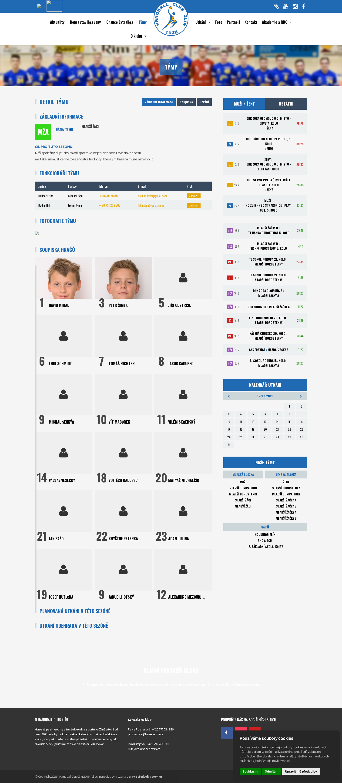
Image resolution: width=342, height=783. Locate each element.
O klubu (136, 36)
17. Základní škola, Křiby (265, 546)
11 (241, 422)
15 (289, 422)
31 (229, 445)
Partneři (233, 22)
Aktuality (57, 22)
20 (265, 429)
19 (253, 429)
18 (241, 429)
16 (301, 422)
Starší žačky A (286, 500)
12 (253, 422)
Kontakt (251, 22)
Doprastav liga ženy (85, 22)
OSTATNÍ (286, 104)
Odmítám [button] (271, 771)
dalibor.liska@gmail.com (152, 195)
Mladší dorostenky (286, 494)
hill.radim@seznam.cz (151, 205)
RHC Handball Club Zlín (236, 709)
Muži (243, 482)
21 (277, 429)
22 (289, 429)
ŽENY (286, 482)
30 (301, 437)
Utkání (200, 22)
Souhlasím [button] (250, 771)
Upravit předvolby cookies (145, 777)
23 (301, 429)
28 (277, 437)
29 (289, 437)
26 (253, 437)
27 (265, 437)
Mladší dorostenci (243, 494)
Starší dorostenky (286, 488)
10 (229, 422)
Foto (218, 22)
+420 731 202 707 (109, 205)
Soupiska (186, 101)
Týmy (143, 22)
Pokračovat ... (98, 744)
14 (277, 422)
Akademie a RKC (274, 22)
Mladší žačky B (286, 518)
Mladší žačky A (286, 512)
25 (240, 437)
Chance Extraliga (119, 22)
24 (229, 437)
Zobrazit (193, 196)
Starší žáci (243, 500)
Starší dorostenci (243, 488)
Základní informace (159, 101)
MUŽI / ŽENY (244, 104)
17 (229, 429)
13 (265, 422)
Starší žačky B (286, 506)
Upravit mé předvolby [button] (301, 771)
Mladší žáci (243, 506)
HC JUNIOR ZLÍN (265, 534)
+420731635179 (108, 195)
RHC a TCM (265, 540)
